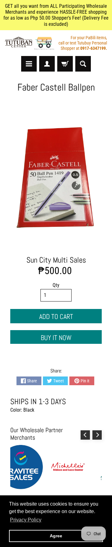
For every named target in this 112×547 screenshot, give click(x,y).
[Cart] (65, 64)
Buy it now (56, 337)
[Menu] (29, 64)
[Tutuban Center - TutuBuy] (30, 43)
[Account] (47, 64)
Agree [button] (56, 535)
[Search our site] (83, 64)
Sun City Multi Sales (56, 260)
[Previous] (85, 435)
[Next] (97, 435)
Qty (56, 285)
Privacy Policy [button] (25, 519)
